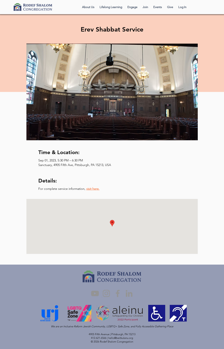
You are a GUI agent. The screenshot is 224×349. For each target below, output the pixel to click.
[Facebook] (117, 293)
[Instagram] (106, 293)
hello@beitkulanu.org (120, 338)
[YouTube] (95, 293)
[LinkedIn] (129, 293)
